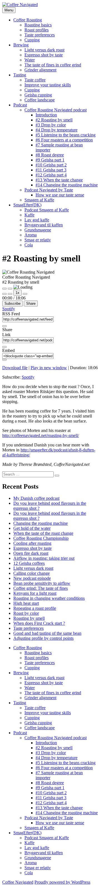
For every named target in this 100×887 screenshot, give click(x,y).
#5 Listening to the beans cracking (66, 135)
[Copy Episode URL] (4, 347)
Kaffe (29, 215)
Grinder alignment (40, 70)
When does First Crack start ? (39, 623)
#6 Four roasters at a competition (64, 140)
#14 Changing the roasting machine (67, 185)
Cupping (32, 40)
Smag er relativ (37, 240)
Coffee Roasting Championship (41, 538)
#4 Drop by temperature (57, 130)
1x (17, 293)
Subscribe (12, 303)
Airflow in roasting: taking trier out (43, 558)
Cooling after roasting (32, 543)
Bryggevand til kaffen (43, 225)
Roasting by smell (29, 618)
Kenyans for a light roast (34, 593)
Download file (15, 367)
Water (29, 60)
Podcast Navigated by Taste (48, 190)
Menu (8, 10)
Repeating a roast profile (34, 608)
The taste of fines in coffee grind (52, 65)
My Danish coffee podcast (36, 498)
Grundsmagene (37, 230)
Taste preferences (39, 35)
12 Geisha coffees (29, 563)
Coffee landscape (39, 100)
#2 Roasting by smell (54, 120)
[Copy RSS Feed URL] (4, 326)
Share (31, 303)
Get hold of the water (32, 528)
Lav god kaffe (36, 220)
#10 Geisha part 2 (51, 165)
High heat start (26, 603)
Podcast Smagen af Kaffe (46, 210)
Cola (28, 245)
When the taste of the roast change (43, 533)
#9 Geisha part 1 (50, 160)
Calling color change (31, 573)
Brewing (21, 45)
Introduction (46, 115)
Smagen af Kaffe (39, 200)
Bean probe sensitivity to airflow (41, 583)
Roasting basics (38, 25)
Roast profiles (36, 30)
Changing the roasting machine (40, 523)
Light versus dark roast (44, 50)
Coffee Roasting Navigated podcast (55, 110)
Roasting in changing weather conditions (49, 598)
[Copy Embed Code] (4, 360)
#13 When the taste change (59, 180)
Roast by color (26, 613)
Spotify (8, 308)
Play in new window (49, 367)
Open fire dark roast (30, 553)
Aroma (30, 235)
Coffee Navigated (17, 882)
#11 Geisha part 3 (51, 170)
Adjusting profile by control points (43, 638)
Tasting (19, 75)
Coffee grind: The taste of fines (40, 588)
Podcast (20, 105)
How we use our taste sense (60, 195)
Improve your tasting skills (47, 85)
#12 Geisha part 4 (51, 175)
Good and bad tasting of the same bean (47, 633)
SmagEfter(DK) (27, 205)
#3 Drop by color (51, 125)
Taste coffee (35, 80)
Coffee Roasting (27, 20)
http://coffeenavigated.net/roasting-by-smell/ (40, 435)
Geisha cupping (38, 95)
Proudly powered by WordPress (62, 882)
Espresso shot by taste (43, 55)
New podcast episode (32, 578)
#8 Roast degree (50, 155)
